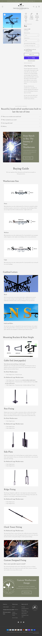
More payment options (31, 60)
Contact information (36, 633)
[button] (2, 6)
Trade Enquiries (15, 609)
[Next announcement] (40, 1)
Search (13, 606)
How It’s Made (15, 617)
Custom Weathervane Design (14, 614)
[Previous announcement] (2, 1)
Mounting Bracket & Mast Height (29, 43)
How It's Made (28, 157)
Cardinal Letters (26, 38)
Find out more (27, 592)
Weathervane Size (27, 32)
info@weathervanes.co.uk (8, 609)
